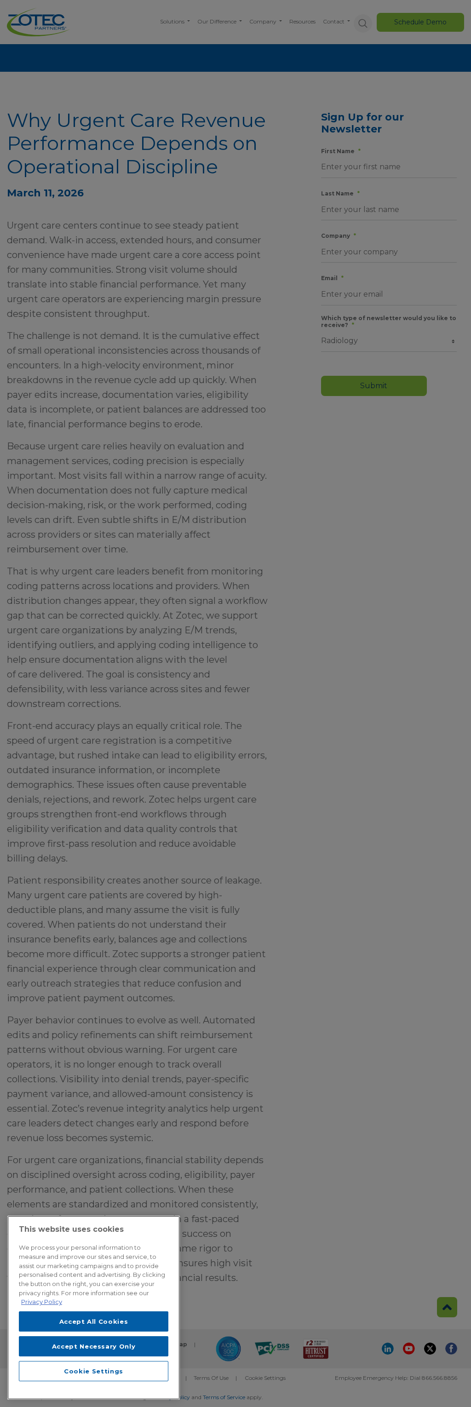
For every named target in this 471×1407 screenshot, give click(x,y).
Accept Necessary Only (94, 1346)
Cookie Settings (93, 1371)
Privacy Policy (41, 1301)
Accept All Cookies (93, 1321)
